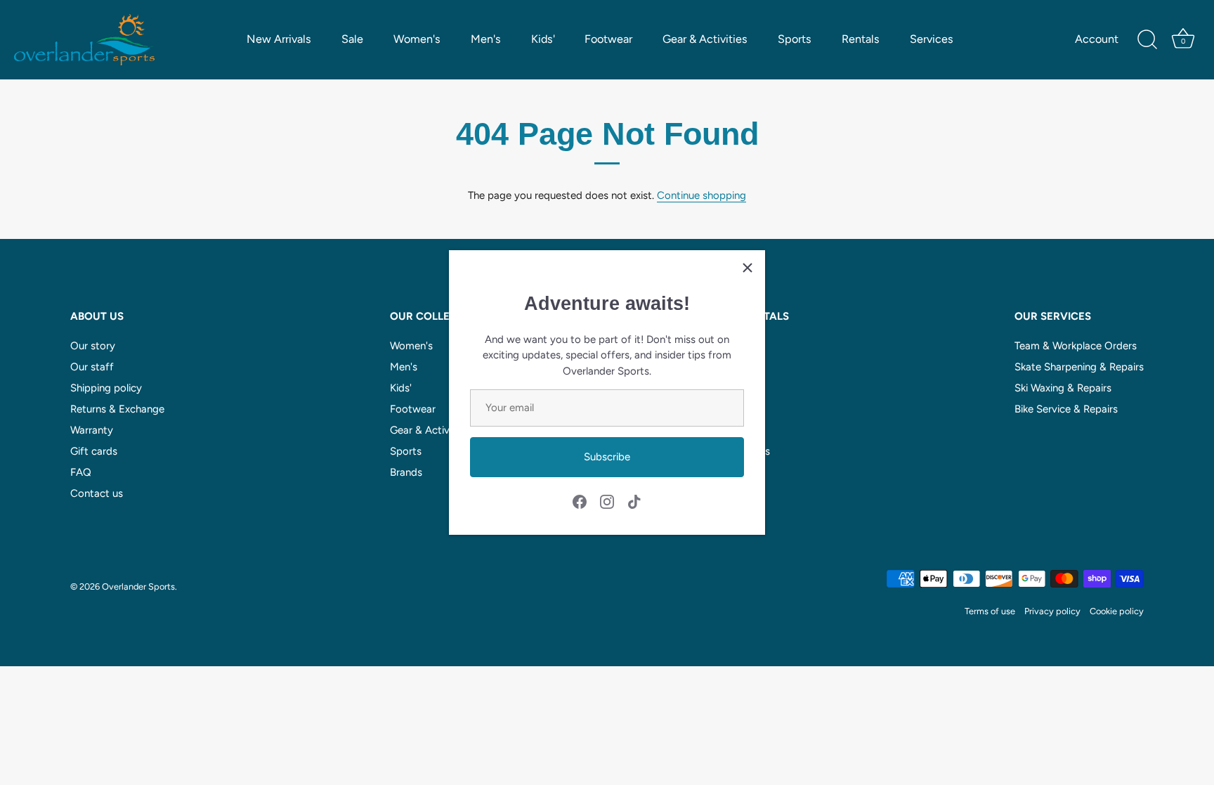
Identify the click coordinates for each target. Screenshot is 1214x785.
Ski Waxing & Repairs (1062, 388)
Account (1096, 39)
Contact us (96, 493)
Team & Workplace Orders (1075, 345)
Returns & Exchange (117, 409)
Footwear (608, 39)
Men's (486, 39)
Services (931, 39)
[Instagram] (607, 500)
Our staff (92, 367)
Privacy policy (1052, 611)
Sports (794, 39)
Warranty (91, 430)
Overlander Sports (138, 586)
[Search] (1147, 40)
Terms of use (990, 611)
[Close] (747, 267)
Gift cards (93, 451)
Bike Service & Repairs (1066, 409)
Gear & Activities (705, 39)
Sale (352, 39)
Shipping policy (106, 388)
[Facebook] (580, 500)
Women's (416, 39)
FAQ (80, 472)
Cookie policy (1117, 611)
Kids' (543, 39)
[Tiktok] (634, 500)
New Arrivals (279, 39)
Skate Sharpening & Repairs (1079, 367)
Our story (92, 345)
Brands (406, 472)
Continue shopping (701, 195)
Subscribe (607, 456)
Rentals (861, 39)
